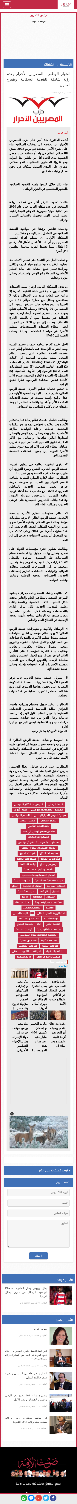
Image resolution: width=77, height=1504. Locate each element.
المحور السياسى (20, 815)
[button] (12, 1114)
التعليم (50, 908)
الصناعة (37, 897)
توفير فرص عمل (48, 864)
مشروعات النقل (49, 853)
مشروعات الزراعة (26, 859)
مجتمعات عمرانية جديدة (48, 902)
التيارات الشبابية (56, 886)
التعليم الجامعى (32, 908)
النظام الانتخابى (48, 820)
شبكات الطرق (27, 853)
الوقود (44, 891)
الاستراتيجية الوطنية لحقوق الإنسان (38, 842)
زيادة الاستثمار (28, 864)
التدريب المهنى (20, 951)
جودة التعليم (51, 918)
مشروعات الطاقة (50, 859)
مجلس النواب (27, 820)
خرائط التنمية (24, 957)
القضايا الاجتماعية (32, 886)
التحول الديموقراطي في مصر (38, 831)
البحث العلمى (20, 913)
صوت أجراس (40, 1328)
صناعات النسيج (50, 946)
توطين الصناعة (24, 929)
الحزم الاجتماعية (26, 891)
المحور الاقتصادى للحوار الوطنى (38, 848)
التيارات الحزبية (22, 880)
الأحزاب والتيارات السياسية (38, 869)
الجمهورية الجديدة (38, 837)
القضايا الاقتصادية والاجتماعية (39, 875)
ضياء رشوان (20, 810)
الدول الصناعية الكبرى (28, 924)
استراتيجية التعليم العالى (51, 913)
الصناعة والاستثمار (29, 918)
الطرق (55, 891)
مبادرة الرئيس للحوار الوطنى (50, 815)
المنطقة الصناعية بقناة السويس (38, 935)
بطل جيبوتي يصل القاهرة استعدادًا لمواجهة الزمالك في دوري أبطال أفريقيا (26, 1292)
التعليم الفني (53, 924)
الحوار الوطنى (55, 804)
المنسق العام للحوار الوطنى (47, 810)
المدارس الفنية (28, 940)
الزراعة (25, 897)
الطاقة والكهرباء (55, 951)
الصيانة (37, 951)
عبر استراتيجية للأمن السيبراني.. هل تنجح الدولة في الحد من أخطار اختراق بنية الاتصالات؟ (26, 1355)
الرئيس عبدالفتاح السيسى (28, 804)
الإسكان (51, 897)
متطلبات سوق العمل (48, 957)
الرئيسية (66, 64)
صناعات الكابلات (28, 946)
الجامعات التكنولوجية (49, 929)
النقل (15, 886)
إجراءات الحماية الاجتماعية (49, 880)
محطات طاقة (22, 902)
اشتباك (49, 64)
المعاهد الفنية (49, 940)
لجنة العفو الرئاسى (38, 826)
